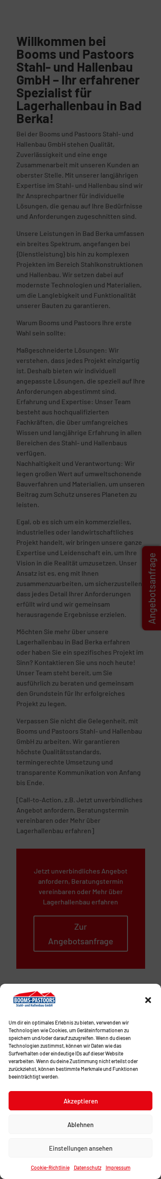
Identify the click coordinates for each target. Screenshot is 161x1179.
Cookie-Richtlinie (50, 1167)
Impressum (118, 1167)
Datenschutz (87, 1167)
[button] (148, 1000)
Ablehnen (80, 1124)
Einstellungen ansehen (80, 1148)
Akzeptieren (81, 1101)
